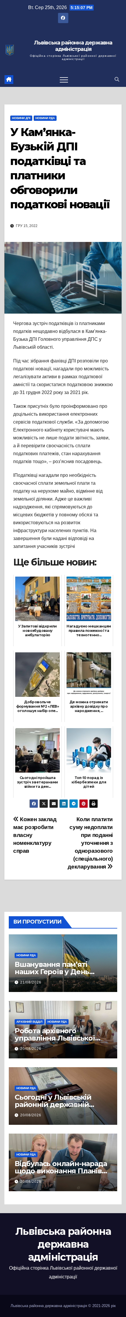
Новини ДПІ (21, 118)
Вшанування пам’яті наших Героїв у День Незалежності (52, 971)
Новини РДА (45, 118)
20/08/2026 (30, 1049)
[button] (117, 79)
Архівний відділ (29, 1021)
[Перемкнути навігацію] (64, 80)
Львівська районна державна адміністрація (73, 46)
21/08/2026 (30, 982)
